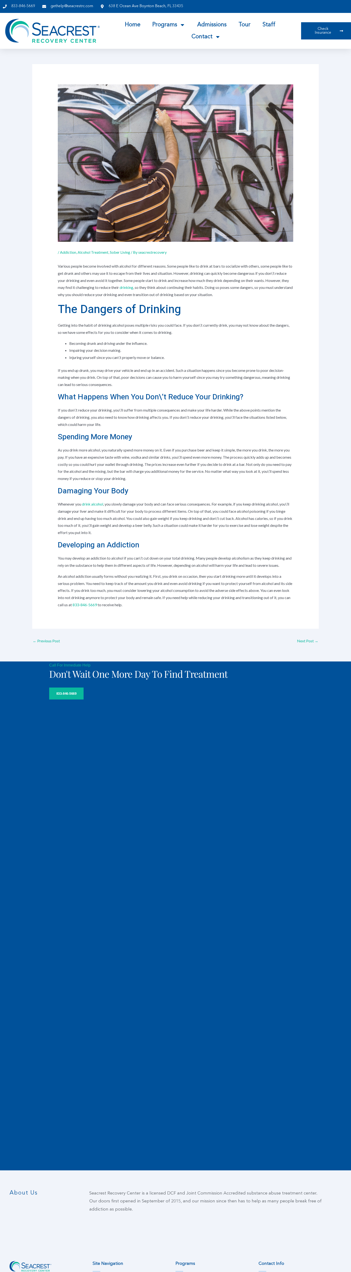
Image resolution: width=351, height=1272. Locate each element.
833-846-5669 (85, 604)
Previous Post (46, 641)
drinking (126, 287)
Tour (244, 25)
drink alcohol (92, 504)
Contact (202, 37)
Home (132, 25)
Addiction (68, 252)
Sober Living (120, 252)
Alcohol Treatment (93, 252)
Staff (268, 25)
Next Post (307, 641)
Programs (164, 25)
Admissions (212, 25)
